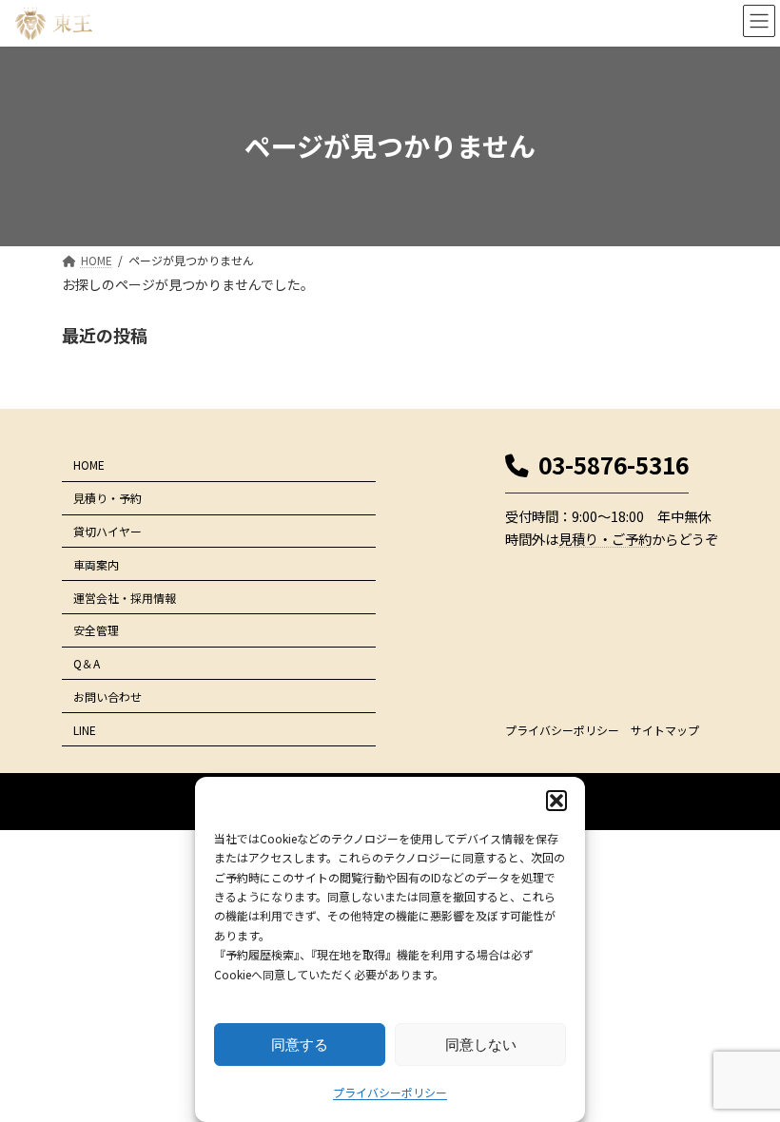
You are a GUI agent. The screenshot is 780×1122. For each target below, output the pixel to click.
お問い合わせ (107, 696)
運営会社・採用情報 (124, 598)
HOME (89, 464)
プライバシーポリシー (390, 1092)
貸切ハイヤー (107, 531)
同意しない (481, 1044)
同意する (299, 1044)
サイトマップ (665, 730)
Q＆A (86, 663)
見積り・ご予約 (605, 539)
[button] (556, 800)
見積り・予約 (107, 498)
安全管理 (96, 630)
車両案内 (96, 564)
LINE (84, 730)
